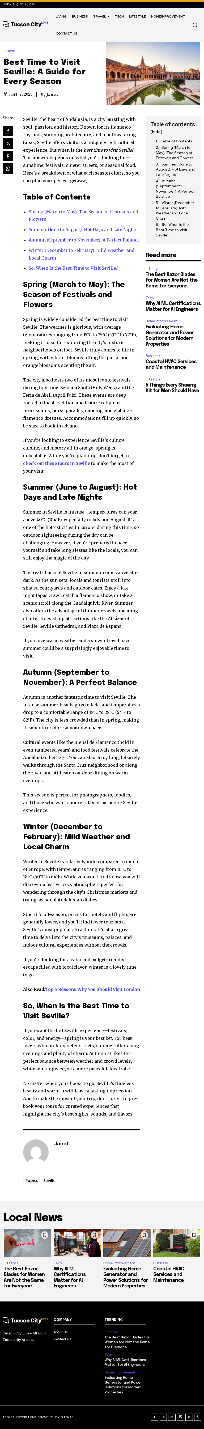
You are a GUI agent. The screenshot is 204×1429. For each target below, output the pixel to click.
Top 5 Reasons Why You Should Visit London (92, 989)
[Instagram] (163, 1417)
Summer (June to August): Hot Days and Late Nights (83, 229)
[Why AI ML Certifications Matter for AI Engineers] (77, 1243)
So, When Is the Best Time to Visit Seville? (73, 268)
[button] (195, 25)
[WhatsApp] (8, 168)
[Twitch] (180, 1417)
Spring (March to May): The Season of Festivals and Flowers (174, 152)
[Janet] (36, 1152)
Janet (52, 94)
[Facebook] (8, 131)
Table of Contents (176, 141)
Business (153, 356)
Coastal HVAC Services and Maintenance (168, 1275)
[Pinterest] (8, 156)
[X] (8, 143)
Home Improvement (162, 321)
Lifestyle (153, 268)
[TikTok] (172, 1417)
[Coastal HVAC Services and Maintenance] (177, 1243)
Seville (49, 1180)
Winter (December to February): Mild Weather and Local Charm (175, 210)
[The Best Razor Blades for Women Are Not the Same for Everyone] (27, 1243)
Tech (150, 298)
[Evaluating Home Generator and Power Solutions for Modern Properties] (127, 1243)
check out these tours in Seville (56, 463)
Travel (9, 51)
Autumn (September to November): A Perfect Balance (84, 240)
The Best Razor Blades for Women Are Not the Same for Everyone (171, 280)
